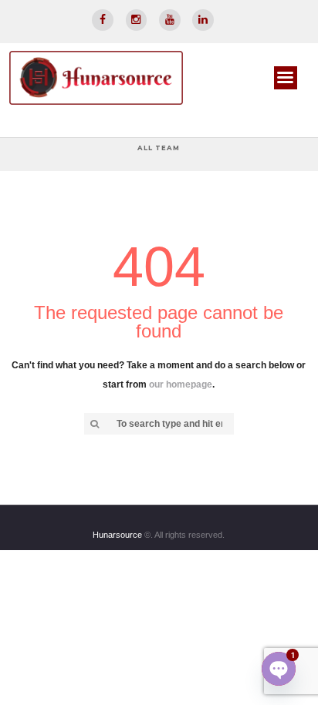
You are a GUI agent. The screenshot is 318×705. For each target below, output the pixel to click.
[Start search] (93, 424)
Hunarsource (114, 535)
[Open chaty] (279, 669)
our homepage (180, 384)
